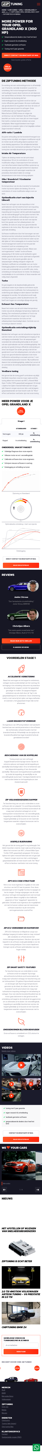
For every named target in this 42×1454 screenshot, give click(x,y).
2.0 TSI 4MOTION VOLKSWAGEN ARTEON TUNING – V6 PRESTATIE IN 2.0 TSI (21, 1294)
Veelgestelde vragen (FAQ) (11, 1437)
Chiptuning (12, 10)
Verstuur (21, 1351)
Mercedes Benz (7, 1396)
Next (37, 1189)
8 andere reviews (21, 647)
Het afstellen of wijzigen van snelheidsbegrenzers (19, 1229)
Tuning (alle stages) (9, 1423)
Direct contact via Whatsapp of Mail (21, 55)
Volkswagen (6, 1399)
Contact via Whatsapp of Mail (21, 1133)
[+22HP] (31, 1379)
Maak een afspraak (21, 565)
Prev (4, 1189)
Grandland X (30, 10)
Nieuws (4, 1413)
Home (4, 10)
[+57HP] (11, 1379)
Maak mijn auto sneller (21, 641)
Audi (3, 1390)
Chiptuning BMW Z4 (14, 1327)
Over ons (5, 1407)
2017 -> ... (5, 12)
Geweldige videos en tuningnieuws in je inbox (16, 1339)
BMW (4, 1393)
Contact (5, 1434)
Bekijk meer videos (9, 1051)
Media (4, 1410)
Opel (21, 10)
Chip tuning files (7, 1427)
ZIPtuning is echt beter (17, 1261)
